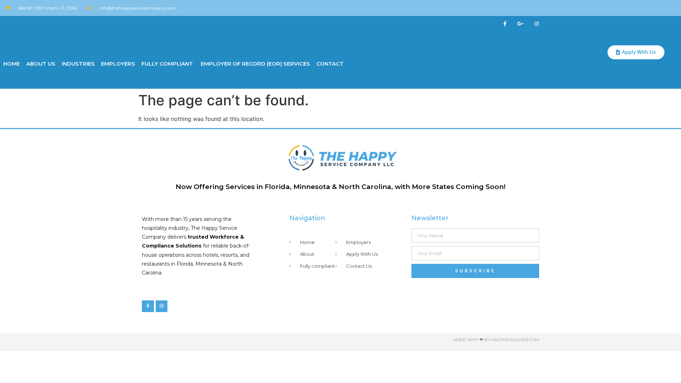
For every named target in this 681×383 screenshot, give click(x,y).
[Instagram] (536, 24)
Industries (78, 63)
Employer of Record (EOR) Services (254, 63)
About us (40, 63)
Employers (118, 63)
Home (11, 63)
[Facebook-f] (505, 24)
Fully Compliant (167, 63)
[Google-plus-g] (521, 24)
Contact (330, 63)
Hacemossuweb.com (515, 339)
